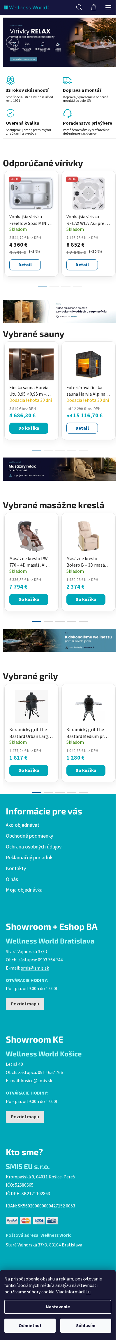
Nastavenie (58, 1307)
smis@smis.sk (35, 968)
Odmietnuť (30, 1325)
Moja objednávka (24, 890)
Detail (25, 265)
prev (6, 198)
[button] (12, 42)
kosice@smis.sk (36, 1081)
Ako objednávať (22, 825)
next (114, 198)
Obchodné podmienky (29, 836)
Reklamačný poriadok (29, 857)
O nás (12, 879)
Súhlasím (86, 1325)
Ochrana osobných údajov (33, 847)
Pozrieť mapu (25, 1004)
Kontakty (16, 868)
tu (88, 1292)
